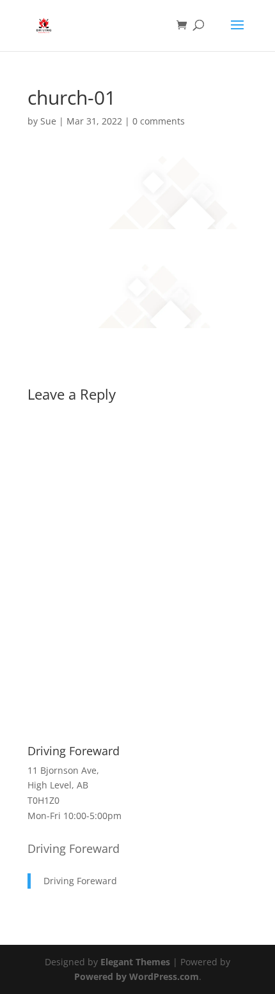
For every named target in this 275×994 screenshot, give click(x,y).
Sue (48, 121)
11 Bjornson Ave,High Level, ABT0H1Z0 (63, 785)
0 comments (158, 121)
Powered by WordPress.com (136, 976)
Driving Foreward (74, 848)
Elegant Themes (135, 962)
